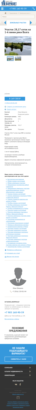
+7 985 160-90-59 (14, 312)
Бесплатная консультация (15, 179)
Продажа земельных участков (17, 230)
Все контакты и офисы (12, 319)
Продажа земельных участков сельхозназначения (16, 240)
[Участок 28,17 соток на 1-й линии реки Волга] (10, 58)
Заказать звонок (33, 8)
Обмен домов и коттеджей (16, 181)
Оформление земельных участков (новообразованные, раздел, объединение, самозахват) (17, 190)
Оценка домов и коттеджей (16, 194)
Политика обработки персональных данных (18, 401)
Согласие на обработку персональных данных (18, 403)
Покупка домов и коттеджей (16, 210)
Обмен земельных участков (16, 183)
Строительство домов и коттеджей (18, 247)
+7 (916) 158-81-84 (11, 103)
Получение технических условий (18, 223)
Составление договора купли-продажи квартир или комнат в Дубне (18, 244)
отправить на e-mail (13, 253)
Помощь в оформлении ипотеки (17, 225)
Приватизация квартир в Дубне (17, 227)
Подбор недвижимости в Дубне (17, 208)
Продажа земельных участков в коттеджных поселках (17, 233)
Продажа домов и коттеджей (16, 228)
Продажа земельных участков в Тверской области (17, 236)
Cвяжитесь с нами (18, 359)
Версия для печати (13, 256)
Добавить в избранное (14, 250)
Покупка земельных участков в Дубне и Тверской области (17, 213)
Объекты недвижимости (18, 394)
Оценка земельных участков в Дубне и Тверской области (18, 196)
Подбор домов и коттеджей (16, 203)
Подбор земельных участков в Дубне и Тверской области (16, 206)
